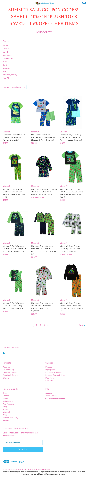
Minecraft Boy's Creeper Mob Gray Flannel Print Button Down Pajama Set (71, 248)
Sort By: (6, 87)
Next (81, 325)
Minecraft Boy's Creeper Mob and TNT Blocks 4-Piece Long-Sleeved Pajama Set (43, 250)
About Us (6, 367)
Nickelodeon (7, 55)
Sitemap (6, 378)
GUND (5, 65)
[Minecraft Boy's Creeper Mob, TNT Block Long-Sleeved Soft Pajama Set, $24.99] (15, 280)
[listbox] (18, 87)
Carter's (6, 49)
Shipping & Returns (10, 375)
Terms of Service (9, 372)
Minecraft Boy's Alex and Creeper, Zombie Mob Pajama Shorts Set (14, 137)
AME (4, 72)
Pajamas (48, 367)
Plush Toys (49, 378)
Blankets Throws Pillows (55, 375)
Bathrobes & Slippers (53, 372)
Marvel (5, 52)
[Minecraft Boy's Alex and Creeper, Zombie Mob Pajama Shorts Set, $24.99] (15, 112)
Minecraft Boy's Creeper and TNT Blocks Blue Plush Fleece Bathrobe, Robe (44, 191)
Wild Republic (8, 58)
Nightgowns (50, 370)
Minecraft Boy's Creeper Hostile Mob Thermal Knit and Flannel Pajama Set (14, 248)
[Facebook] (4, 353)
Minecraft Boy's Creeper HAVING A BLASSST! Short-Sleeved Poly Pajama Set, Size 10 (72, 193)
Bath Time (49, 381)
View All (6, 78)
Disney (5, 45)
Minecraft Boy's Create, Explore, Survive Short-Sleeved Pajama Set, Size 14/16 (14, 193)
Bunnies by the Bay (10, 75)
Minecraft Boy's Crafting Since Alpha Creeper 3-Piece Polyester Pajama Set (72, 137)
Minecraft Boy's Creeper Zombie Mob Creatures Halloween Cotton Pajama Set (71, 307)
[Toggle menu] (3, 3)
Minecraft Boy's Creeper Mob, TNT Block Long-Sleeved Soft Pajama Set (14, 305)
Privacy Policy (8, 370)
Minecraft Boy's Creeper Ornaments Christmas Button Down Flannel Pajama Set (42, 307)
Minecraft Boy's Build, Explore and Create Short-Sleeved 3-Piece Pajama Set (43, 137)
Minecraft (6, 68)
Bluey (5, 62)
